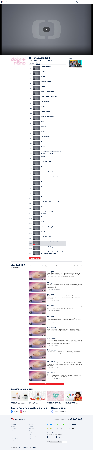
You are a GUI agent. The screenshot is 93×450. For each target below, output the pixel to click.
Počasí (12, 434)
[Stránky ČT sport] (60, 425)
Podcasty (13, 432)
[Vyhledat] (43, 266)
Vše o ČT (12, 440)
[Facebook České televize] (74, 419)
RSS (81, 447)
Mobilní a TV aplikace (15, 438)
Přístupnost (33, 447)
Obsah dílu (31, 63)
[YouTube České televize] (76, 419)
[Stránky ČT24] (49, 425)
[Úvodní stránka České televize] (18, 419)
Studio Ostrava (32, 430)
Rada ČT (30, 432)
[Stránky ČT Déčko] (49, 429)
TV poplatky (13, 428)
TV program (13, 424)
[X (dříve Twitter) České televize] (79, 419)
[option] (53, 442)
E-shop (12, 436)
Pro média (31, 424)
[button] (46, 29)
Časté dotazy (31, 438)
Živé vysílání (13, 426)
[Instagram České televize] (71, 419)
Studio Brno (31, 428)
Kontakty (31, 440)
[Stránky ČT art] (59, 429)
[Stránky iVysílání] (72, 425)
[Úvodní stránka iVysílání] (6, 2)
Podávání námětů (32, 436)
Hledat (77, 2)
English (20, 447)
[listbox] (58, 442)
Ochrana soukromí (26, 447)
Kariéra (30, 434)
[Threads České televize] (81, 419)
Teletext (12, 430)
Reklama (31, 426)
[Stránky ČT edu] (71, 429)
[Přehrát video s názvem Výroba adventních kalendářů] (46, 29)
